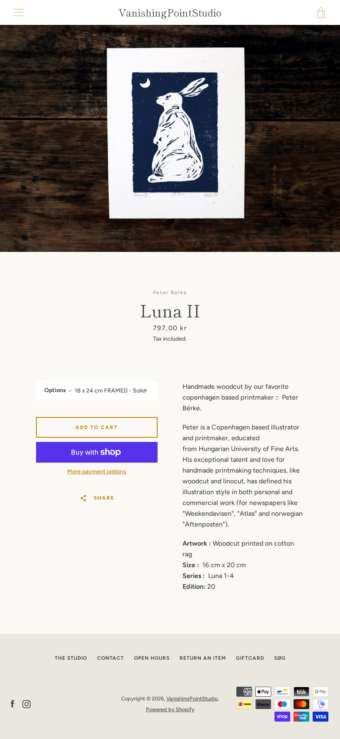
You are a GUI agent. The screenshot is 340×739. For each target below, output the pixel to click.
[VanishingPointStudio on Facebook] (12, 703)
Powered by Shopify (170, 709)
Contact (110, 658)
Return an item (203, 658)
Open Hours (152, 658)
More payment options (96, 471)
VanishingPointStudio (170, 13)
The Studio (71, 658)
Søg (280, 658)
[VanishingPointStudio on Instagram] (26, 703)
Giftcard (250, 658)
